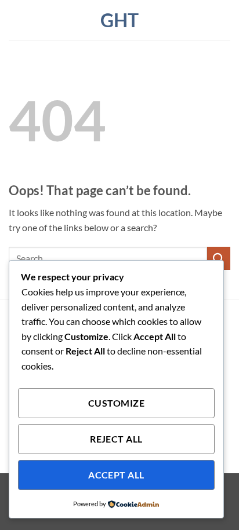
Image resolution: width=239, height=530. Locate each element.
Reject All (116, 439)
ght (119, 20)
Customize (116, 403)
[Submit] (218, 258)
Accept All (116, 475)
